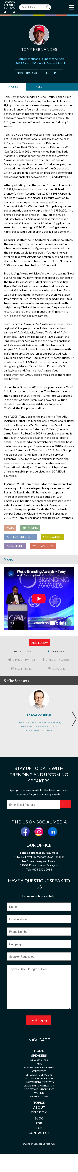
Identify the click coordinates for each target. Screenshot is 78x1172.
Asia (39, 1063)
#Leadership (15, 545)
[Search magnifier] (48, 7)
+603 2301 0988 (22, 651)
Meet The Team (39, 1112)
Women (39, 1092)
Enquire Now (39, 642)
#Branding (30, 527)
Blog (39, 1118)
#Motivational (43, 545)
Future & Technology (39, 1078)
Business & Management (39, 1067)
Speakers (39, 1055)
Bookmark (28, 73)
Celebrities (39, 1071)
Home (39, 1050)
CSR (39, 1123)
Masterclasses (39, 1096)
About (39, 1107)
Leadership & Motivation (39, 1085)
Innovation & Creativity (39, 1081)
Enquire (51, 73)
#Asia (10, 527)
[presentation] (74, 719)
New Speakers (39, 1060)
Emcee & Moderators (39, 1074)
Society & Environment (39, 1089)
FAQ (39, 1128)
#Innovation (52, 536)
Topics (39, 1102)
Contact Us (39, 1133)
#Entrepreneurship (20, 536)
